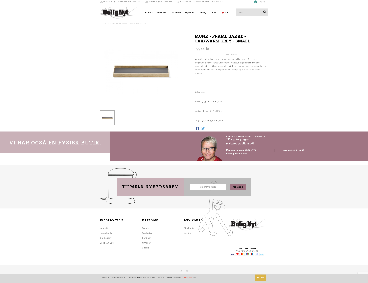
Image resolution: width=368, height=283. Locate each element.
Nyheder (189, 12)
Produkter (162, 12)
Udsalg (202, 12)
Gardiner (176, 12)
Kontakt (104, 228)
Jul (226, 12)
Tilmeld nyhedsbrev (150, 186)
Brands (149, 12)
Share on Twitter (203, 128)
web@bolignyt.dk (243, 143)
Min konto (189, 228)
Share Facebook (197, 128)
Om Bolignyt (106, 238)
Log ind (187, 233)
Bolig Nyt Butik (107, 242)
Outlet (214, 12)
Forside (103, 24)
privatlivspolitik (187, 278)
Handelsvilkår (106, 233)
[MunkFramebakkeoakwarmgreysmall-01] (107, 117)
